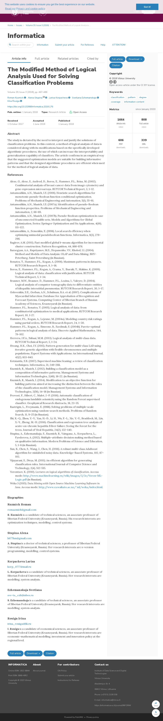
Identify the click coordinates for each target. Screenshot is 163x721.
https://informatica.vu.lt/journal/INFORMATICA (115, 705)
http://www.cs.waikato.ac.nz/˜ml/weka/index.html (70, 487)
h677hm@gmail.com (19, 538)
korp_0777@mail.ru (19, 566)
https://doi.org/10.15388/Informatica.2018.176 (30, 106)
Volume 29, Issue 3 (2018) (37, 25)
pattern (131, 97)
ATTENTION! (118, 44)
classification (117, 97)
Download (32, 653)
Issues (19, 25)
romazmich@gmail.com (21, 509)
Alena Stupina (35, 97)
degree (142, 97)
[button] (156, 704)
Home (10, 25)
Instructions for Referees (68, 680)
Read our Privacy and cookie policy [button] (25, 8)
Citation (50, 653)
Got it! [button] (147, 7)
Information (42, 44)
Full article (42, 59)
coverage (115, 101)
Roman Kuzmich (15, 97)
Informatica (26, 35)
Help (103, 44)
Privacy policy (92, 717)
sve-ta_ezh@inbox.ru (20, 595)
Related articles (68, 59)
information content (134, 101)
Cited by (92, 59)
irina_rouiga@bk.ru (19, 623)
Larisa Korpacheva (58, 97)
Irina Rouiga (13, 101)
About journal (39, 670)
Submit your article (64, 44)
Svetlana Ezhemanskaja (84, 97)
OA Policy (62, 670)
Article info (19, 59)
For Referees (87, 44)
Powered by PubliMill (73, 717)
